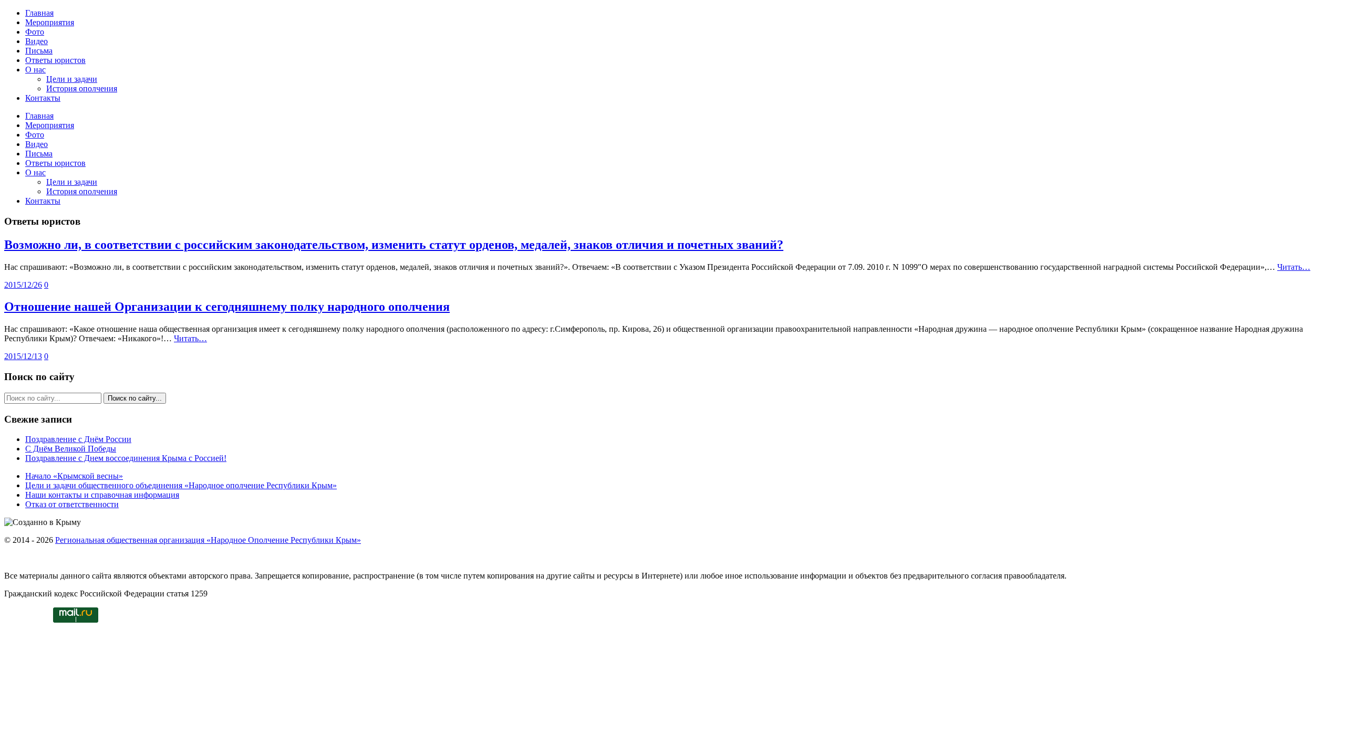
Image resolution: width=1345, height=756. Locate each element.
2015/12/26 (23, 284)
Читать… (1293, 266)
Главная (39, 12)
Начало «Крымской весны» (74, 475)
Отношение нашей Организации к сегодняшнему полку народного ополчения (227, 306)
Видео (36, 41)
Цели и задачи (71, 79)
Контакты (42, 97)
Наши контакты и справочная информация (102, 494)
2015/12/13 (23, 356)
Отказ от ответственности (72, 504)
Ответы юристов (55, 60)
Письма (39, 50)
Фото (34, 31)
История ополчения (81, 88)
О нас (35, 69)
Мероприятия (49, 22)
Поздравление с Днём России (78, 439)
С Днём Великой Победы (70, 448)
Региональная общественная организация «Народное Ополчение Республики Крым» (208, 540)
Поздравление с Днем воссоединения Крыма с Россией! (125, 458)
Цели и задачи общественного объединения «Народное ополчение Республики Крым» (181, 485)
